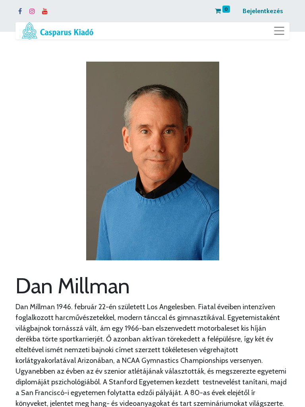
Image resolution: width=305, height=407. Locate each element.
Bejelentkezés (263, 11)
